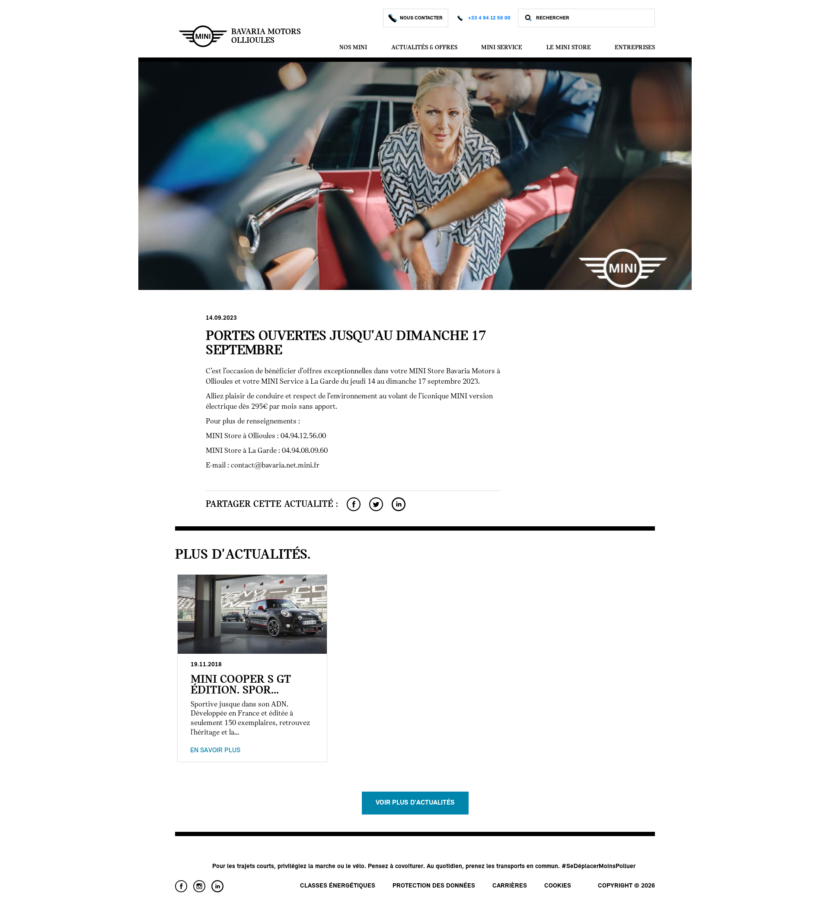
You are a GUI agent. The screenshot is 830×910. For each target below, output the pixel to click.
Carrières (509, 886)
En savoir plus (215, 750)
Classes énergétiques (337, 886)
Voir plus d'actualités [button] (415, 802)
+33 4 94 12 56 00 (489, 18)
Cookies (557, 886)
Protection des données (434, 886)
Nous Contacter (421, 18)
